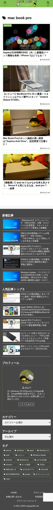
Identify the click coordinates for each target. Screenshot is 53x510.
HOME (14, 492)
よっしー (26, 387)
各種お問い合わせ (14, 497)
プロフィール (39, 492)
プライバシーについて (26, 501)
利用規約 (39, 497)
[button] (47, 400)
